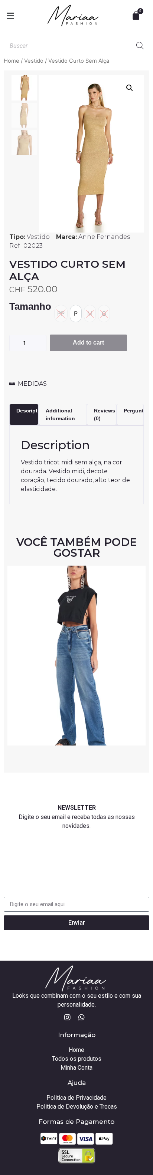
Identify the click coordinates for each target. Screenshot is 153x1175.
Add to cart (88, 342)
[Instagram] (68, 1017)
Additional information (60, 414)
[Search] (140, 45)
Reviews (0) (104, 414)
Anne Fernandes (104, 236)
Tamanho (30, 306)
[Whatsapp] (82, 1017)
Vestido (33, 60)
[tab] (24, 414)
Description (31, 411)
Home (11, 60)
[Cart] (137, 15)
